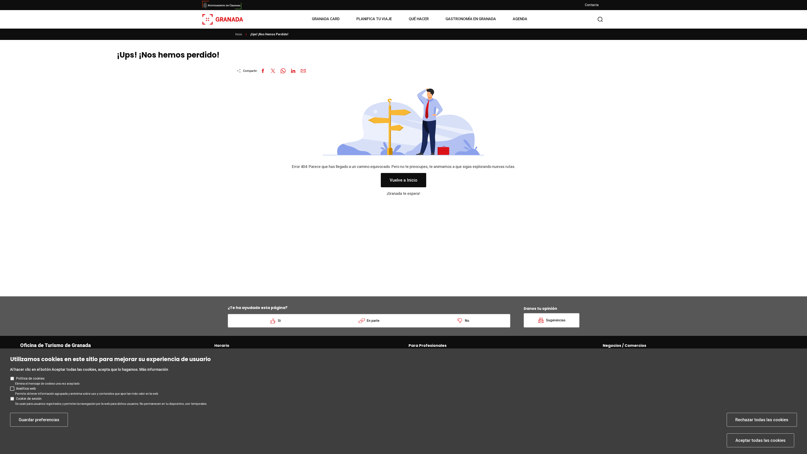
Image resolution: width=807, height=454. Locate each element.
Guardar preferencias (39, 419)
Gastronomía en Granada (471, 19)
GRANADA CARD (326, 19)
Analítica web (26, 389)
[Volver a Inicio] (223, 19)
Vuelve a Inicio (403, 180)
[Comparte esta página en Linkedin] (293, 70)
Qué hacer (419, 19)
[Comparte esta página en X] (273, 70)
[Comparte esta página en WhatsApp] (283, 70)
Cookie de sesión (28, 399)
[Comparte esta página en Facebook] (263, 70)
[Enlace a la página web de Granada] (390, 5)
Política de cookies (30, 378)
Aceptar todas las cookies (760, 440)
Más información (153, 369)
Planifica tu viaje (374, 19)
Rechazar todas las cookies (761, 419)
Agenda (520, 19)
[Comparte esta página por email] (303, 70)
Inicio (238, 34)
